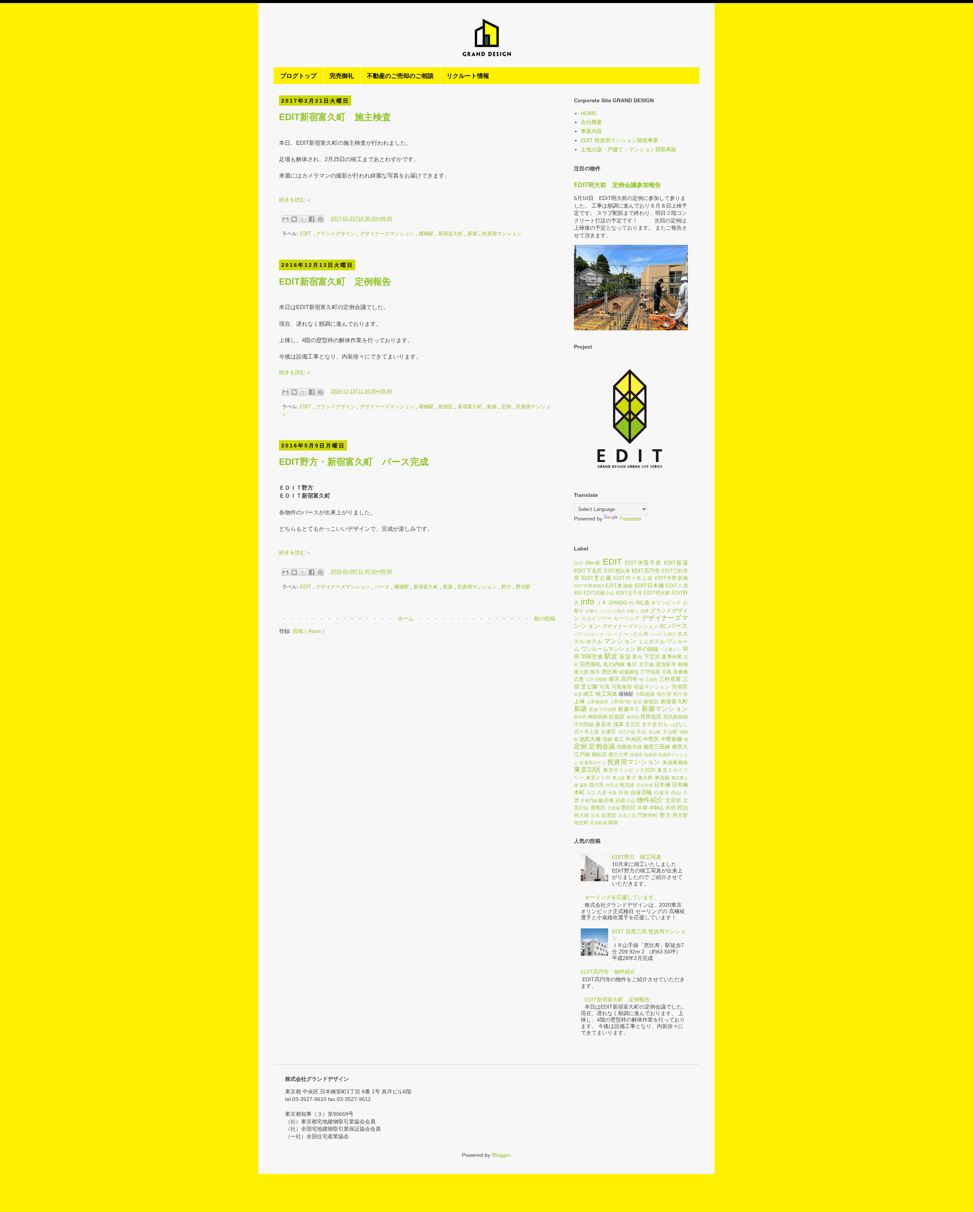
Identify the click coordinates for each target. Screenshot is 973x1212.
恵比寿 (610, 672)
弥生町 (581, 822)
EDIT (306, 233)
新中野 (580, 717)
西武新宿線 (675, 717)
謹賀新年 (666, 664)
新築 (473, 233)
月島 (667, 672)
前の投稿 (544, 619)
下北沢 (652, 657)
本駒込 (656, 808)
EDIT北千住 (629, 593)
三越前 (651, 679)
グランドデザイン (336, 233)
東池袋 (662, 778)
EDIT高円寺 (646, 571)
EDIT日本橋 (649, 585)
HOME (589, 113)
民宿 (671, 808)
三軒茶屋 (670, 679)
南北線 (627, 785)
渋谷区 (680, 687)
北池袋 (613, 808)
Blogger (501, 1155)
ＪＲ (601, 603)
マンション (620, 641)
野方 (507, 587)
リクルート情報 (468, 75)
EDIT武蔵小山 (599, 593)
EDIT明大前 (657, 593)
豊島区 (598, 808)
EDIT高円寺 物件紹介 (608, 972)
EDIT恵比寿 (617, 571)
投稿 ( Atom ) (308, 631)
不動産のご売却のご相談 (400, 75)
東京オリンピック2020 (629, 770)
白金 (623, 792)
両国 (613, 822)
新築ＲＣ (629, 709)
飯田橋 (606, 800)
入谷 (602, 792)
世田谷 (633, 717)
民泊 (682, 807)
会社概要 (591, 122)
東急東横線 (675, 762)
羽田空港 (592, 657)
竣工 (588, 694)
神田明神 (597, 717)
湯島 (583, 785)
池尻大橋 (590, 739)
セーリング (627, 618)
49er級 (593, 563)
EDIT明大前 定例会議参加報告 (617, 184)
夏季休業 (672, 657)
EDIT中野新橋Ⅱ (589, 586)
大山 (642, 731)
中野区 (651, 739)
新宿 (637, 702)
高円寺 (629, 679)
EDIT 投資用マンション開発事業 (619, 140)
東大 (631, 778)
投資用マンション (501, 233)
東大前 (645, 778)
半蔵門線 (588, 800)
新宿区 (446, 406)
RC (632, 603)
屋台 (637, 657)
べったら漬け (663, 634)
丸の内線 (614, 664)
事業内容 (591, 131)
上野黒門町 (621, 702)
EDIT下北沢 (588, 571)
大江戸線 (626, 732)
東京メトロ (598, 778)
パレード (613, 634)
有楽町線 (598, 822)
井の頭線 (647, 649)
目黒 (595, 815)
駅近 (611, 656)
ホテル (594, 641)
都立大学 (619, 754)
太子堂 (649, 724)
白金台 (661, 792)
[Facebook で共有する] (311, 219)
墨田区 (628, 808)
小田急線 (645, 694)
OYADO (618, 603)
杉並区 (617, 717)
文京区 (673, 800)
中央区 (634, 739)
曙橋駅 (427, 233)
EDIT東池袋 (619, 586)
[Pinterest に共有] (320, 219)
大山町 (670, 731)
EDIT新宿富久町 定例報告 (335, 281)
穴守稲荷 (650, 672)
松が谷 (664, 694)
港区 (614, 679)
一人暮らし (670, 649)
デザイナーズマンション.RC (634, 626)
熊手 (595, 672)
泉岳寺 (603, 724)
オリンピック (666, 603)
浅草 (618, 724)
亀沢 (632, 664)
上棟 (579, 701)
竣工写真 (606, 694)
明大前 (582, 815)
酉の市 (596, 785)
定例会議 (602, 746)
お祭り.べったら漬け (605, 611)
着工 (619, 739)
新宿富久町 (451, 233)
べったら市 (635, 634)
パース (383, 587)
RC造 (643, 603)
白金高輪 (642, 792)
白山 (676, 792)
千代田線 (584, 724)
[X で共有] (303, 219)
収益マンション (652, 687)
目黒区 (609, 815)
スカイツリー (596, 618)
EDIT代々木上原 (633, 578)
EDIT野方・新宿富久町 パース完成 (353, 462)
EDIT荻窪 (676, 563)
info (587, 601)
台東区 (608, 731)
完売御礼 (342, 75)
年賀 (613, 792)
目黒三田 (627, 815)
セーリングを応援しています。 (622, 897)
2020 (578, 563)
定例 (507, 406)
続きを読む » (294, 200)
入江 (590, 792)
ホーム (406, 619)
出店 (578, 694)
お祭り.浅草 (637, 611)
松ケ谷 (680, 694)
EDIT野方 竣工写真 (636, 857)
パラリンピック (589, 634)
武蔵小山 (625, 800)
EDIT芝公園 (597, 578)
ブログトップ (298, 75)
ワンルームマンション (608, 649)
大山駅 (654, 732)
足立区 (632, 724)
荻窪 (625, 657)
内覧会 (611, 785)
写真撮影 (622, 687)
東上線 (618, 778)
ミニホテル (651, 641)
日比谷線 (644, 785)
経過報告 (629, 672)
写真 (604, 687)
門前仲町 (647, 815)
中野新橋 (671, 739)
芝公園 (589, 687)
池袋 (607, 739)
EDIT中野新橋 (671, 578)
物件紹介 (650, 800)
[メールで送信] (285, 219)
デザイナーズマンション (388, 233)
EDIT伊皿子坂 (643, 563)
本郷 (642, 808)
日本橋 (662, 785)
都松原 (599, 754)
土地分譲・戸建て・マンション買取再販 (629, 149)
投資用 (636, 754)
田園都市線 (629, 747)
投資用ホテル (593, 762)
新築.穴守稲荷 (602, 709)
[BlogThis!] (294, 219)
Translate (630, 519)
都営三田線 (656, 747)
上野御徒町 (598, 702)
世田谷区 (651, 717)
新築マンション (665, 708)
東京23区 (587, 769)
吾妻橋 (680, 672)
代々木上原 (586, 731)
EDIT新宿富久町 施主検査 (335, 117)
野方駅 (523, 587)
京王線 (646, 664)
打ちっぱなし (673, 724)
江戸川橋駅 (596, 679)
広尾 (579, 679)
